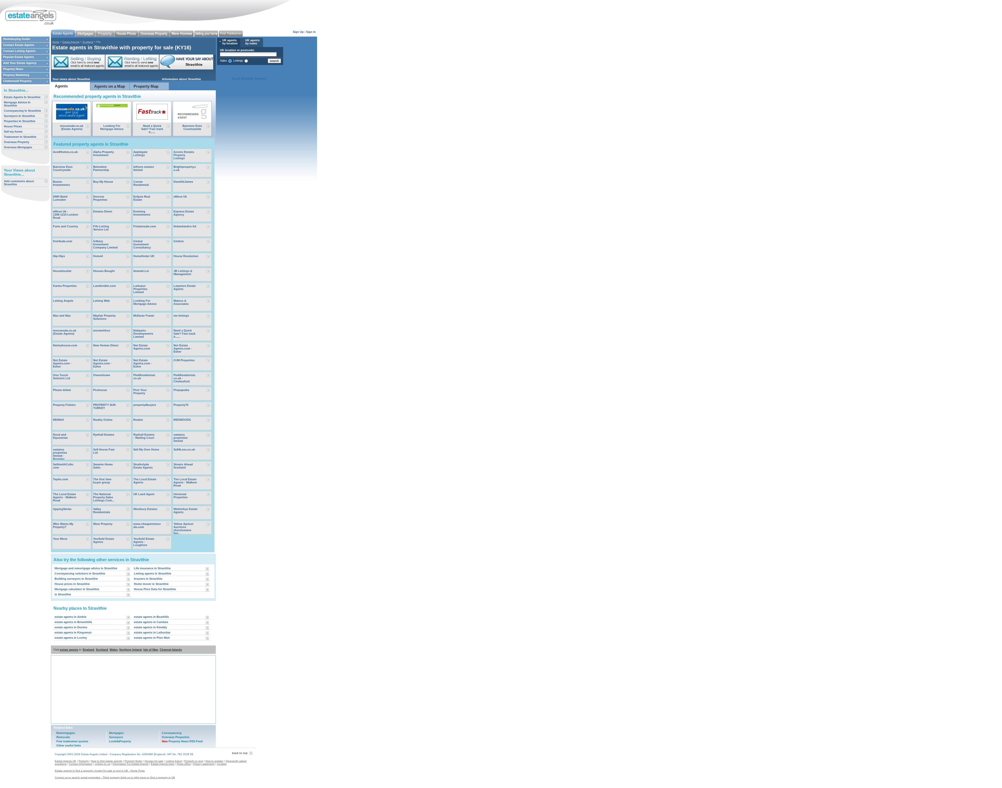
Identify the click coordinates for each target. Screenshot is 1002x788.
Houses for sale (154, 761)
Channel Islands (171, 649)
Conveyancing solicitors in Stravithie (80, 573)
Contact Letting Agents (19, 50)
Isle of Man (150, 649)
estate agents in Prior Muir (152, 637)
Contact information (80, 763)
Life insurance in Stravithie (152, 568)
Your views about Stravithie (71, 79)
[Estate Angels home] (28, 13)
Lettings (238, 60)
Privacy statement (203, 763)
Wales (114, 649)
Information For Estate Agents (130, 763)
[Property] (105, 33)
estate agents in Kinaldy (150, 627)
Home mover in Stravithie (151, 583)
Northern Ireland (130, 649)
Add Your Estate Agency (20, 62)
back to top (240, 753)
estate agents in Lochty (71, 637)
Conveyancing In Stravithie (22, 110)
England (88, 649)
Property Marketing (16, 74)
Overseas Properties (175, 737)
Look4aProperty (120, 741)
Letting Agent (174, 761)
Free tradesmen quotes (72, 741)
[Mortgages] (85, 33)
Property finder (133, 761)
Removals (63, 737)
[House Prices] (127, 33)
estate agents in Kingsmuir (73, 632)
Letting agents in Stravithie (152, 573)
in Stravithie (63, 594)
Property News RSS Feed (182, 741)
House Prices (13, 126)
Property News (13, 68)
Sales (223, 60)
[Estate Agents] (63, 33)
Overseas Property (16, 142)
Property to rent (193, 761)
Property (84, 761)
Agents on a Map (109, 86)
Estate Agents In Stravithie (22, 97)
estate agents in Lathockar (152, 632)
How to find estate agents (106, 761)
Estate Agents (70, 41)
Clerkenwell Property (17, 80)
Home (55, 41)
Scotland (87, 41)
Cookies (221, 763)
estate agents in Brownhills (73, 622)
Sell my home (13, 131)
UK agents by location (230, 42)
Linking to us (102, 763)
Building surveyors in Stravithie (76, 578)
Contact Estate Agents (18, 44)
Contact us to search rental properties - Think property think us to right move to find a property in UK (115, 777)
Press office (184, 763)
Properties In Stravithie (19, 121)
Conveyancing (172, 732)
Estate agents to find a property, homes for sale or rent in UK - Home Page (100, 770)
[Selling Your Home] (206, 33)
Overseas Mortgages (18, 147)
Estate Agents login (162, 763)
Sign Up (298, 31)
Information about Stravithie (181, 79)
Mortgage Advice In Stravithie (17, 104)
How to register (214, 761)
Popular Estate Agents (18, 56)
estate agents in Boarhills (151, 616)
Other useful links (68, 745)
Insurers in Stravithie (148, 578)
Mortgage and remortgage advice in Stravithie (86, 568)
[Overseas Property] (154, 33)
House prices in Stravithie (72, 583)
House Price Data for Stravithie (155, 589)
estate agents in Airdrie (70, 616)
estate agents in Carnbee (151, 622)
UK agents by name (252, 42)
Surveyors (116, 737)
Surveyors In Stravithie (19, 115)
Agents (61, 86)
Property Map (146, 86)
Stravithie (187, 64)
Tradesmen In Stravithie (20, 136)
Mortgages (116, 732)
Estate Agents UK (65, 761)
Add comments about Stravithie (19, 183)
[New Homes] (182, 33)
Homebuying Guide (16, 38)
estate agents (69, 649)
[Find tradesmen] (231, 33)
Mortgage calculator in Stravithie (77, 589)
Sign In (311, 31)
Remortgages (65, 732)
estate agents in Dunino (71, 627)
